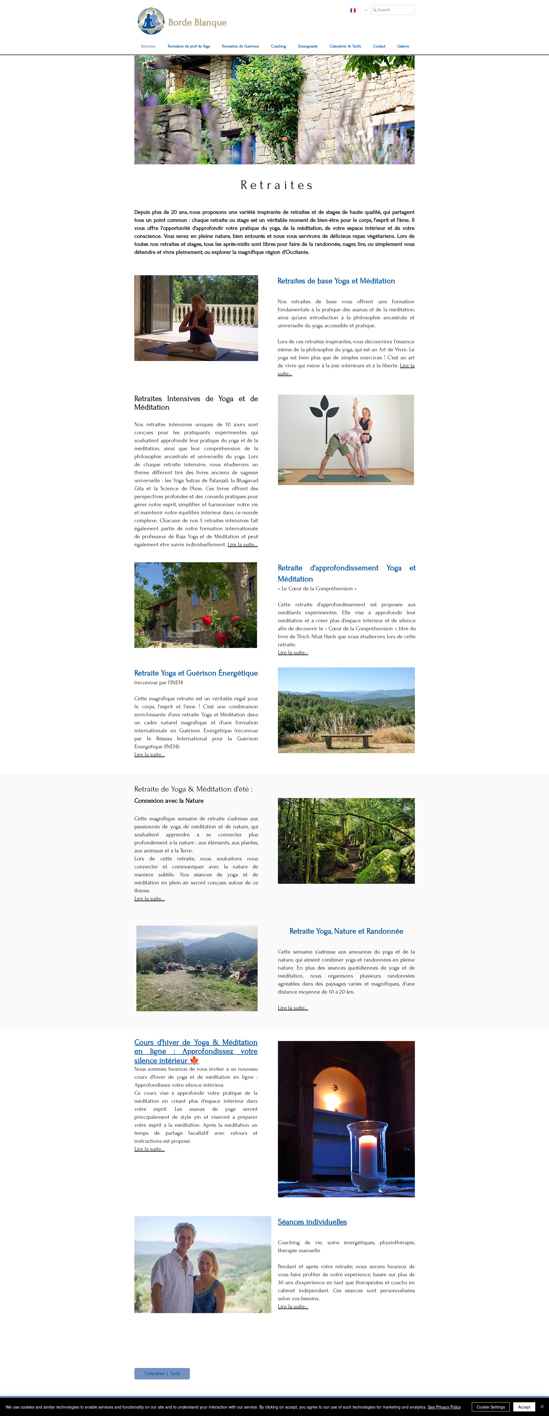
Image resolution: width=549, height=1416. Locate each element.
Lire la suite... (293, 652)
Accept (524, 1407)
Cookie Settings (491, 1407)
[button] (379, 46)
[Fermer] (542, 1406)
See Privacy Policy (444, 1407)
